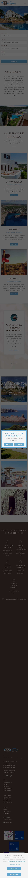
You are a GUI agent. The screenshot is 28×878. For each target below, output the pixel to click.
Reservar (19, 444)
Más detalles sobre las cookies (17, 861)
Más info (8, 444)
